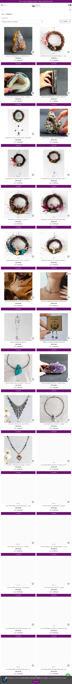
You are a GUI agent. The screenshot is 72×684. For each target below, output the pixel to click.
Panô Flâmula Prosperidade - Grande (54, 505)
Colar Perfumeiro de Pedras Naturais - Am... (18, 628)
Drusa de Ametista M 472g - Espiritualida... (54, 383)
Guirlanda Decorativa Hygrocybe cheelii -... (54, 219)
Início (3, 14)
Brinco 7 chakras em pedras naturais (54, 342)
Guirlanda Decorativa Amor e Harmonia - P (18, 178)
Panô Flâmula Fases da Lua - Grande (18, 546)
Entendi (36, 682)
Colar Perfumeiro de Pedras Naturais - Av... (18, 669)
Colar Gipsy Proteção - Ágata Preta (18, 424)
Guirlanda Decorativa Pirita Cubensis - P (18, 260)
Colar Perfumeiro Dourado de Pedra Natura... (54, 628)
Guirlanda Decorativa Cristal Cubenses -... (53, 260)
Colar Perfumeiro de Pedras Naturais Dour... (53, 465)
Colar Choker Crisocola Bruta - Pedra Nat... (18, 383)
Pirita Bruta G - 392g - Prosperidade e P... (54, 137)
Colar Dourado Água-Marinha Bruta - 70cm (53, 546)
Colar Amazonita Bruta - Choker (54, 587)
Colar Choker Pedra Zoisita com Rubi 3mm (53, 301)
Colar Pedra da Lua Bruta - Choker (53, 424)
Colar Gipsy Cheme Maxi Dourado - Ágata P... (18, 465)
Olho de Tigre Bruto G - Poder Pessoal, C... (18, 56)
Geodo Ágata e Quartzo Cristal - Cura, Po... (18, 97)
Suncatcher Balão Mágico (18, 342)
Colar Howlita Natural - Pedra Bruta (18, 587)
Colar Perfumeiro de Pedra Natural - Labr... (18, 505)
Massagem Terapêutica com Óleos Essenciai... (18, 301)
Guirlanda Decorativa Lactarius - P (18, 219)
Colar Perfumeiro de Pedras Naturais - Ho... (54, 669)
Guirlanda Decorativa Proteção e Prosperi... (18, 137)
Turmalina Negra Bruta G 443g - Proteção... (54, 97)
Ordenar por (4, 18)
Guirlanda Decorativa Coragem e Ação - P (53, 178)
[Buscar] (70, 10)
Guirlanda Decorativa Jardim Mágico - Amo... (53, 56)
